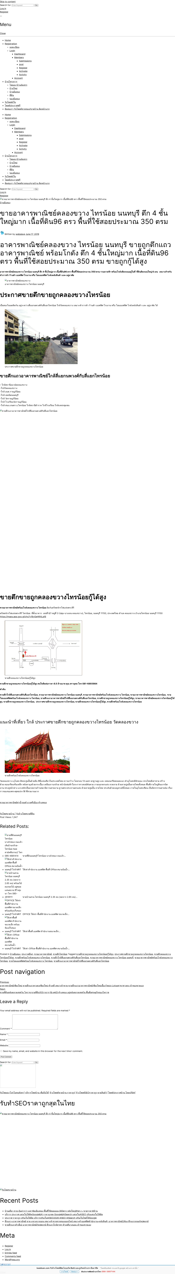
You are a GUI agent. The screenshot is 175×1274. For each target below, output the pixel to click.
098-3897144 (108, 1271)
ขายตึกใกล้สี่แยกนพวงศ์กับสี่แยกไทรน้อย (70, 957)
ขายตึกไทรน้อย (60, 954)
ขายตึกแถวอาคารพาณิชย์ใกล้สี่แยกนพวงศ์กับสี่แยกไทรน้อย (81, 961)
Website (4, 1045)
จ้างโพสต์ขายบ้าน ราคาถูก (62, 1092)
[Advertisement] (15, 1151)
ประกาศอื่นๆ (27, 954)
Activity (23, 74)
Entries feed (11, 1253)
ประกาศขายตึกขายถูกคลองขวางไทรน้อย (134, 954)
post (21, 64)
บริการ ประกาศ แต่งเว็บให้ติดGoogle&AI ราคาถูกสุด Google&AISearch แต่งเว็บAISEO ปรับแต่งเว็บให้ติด (54, 1214)
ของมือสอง (15, 98)
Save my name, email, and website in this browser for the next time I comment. (43, 1051)
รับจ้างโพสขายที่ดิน (25, 813)
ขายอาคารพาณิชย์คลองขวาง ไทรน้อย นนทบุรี (111, 957)
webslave (20, 234)
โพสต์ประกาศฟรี (12, 105)
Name (4, 1034)
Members (19, 57)
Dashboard (19, 54)
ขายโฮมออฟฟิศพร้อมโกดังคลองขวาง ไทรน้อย (30, 961)
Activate (23, 71)
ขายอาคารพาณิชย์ (43, 954)
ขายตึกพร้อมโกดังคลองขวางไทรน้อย (32, 957)
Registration (11, 43)
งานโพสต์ (64, 1272)
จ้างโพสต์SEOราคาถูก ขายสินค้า (91, 1092)
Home (8, 40)
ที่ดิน (12, 95)
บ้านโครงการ (11, 81)
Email (3, 1040)
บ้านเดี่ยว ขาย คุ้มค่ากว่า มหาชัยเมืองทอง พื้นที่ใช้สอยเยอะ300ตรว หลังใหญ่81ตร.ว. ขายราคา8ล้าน (51, 1211)
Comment (6, 1028)
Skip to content (8, 1)
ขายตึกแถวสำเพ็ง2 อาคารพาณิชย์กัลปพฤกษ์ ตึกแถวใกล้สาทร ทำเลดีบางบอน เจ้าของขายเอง (48, 1225)
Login (12, 50)
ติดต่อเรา (74, 1272)
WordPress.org (12, 1259)
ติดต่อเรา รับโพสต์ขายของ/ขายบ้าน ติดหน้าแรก (27, 109)
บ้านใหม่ (13, 88)
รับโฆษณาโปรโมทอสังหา (12, 1092)
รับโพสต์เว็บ (10, 102)
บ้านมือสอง (15, 92)
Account (18, 78)
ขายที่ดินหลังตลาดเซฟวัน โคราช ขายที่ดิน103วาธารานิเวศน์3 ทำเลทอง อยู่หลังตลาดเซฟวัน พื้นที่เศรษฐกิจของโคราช (54, 991)
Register (4, 12)
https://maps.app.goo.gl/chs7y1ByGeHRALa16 (23, 616)
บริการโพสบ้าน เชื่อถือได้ (36, 1092)
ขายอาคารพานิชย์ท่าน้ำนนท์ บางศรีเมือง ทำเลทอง (23, 802)
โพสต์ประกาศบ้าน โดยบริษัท (121, 1092)
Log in (3, 8)
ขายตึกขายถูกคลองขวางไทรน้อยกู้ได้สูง (94, 954)
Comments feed (13, 1256)
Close (3, 33)
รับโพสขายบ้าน (7, 813)
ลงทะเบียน (14, 47)
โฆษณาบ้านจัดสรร (18, 85)
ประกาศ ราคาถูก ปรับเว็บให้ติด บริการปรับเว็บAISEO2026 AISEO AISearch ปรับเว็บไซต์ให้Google (51, 1218)
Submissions (25, 61)
